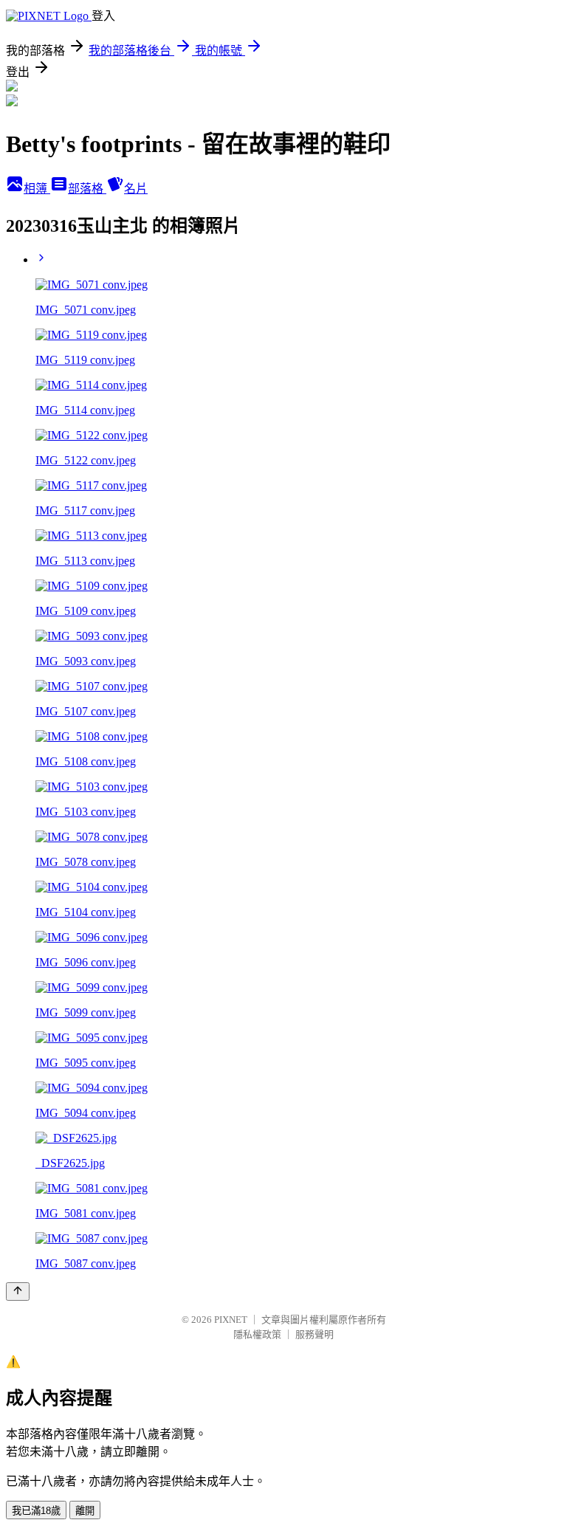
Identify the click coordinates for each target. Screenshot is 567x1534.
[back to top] (18, 1291)
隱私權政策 (257, 1334)
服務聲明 (314, 1334)
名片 (136, 188)
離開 (84, 1510)
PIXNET (230, 1319)
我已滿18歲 (36, 1510)
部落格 (87, 188)
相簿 (37, 188)
